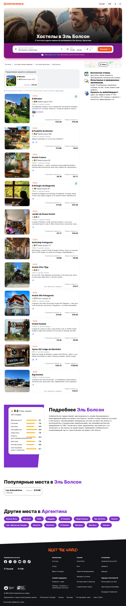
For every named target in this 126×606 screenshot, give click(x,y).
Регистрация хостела (109, 581)
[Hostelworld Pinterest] (24, 561)
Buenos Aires (11, 519)
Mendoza (27, 519)
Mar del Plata (99, 519)
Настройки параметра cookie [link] (14, 602)
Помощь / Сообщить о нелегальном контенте (60, 587)
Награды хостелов (83, 576)
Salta (39, 519)
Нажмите (104, 566)
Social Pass (80, 561)
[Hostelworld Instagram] (15, 561)
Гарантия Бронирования (85, 571)
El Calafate (65, 519)
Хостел (35, 96)
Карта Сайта (98, 597)
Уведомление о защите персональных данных (20, 597)
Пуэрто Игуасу (82, 519)
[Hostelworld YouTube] (19, 561)
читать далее (59, 90)
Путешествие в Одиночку (86, 581)
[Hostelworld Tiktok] (29, 561)
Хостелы (55, 561)
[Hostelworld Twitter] (10, 561)
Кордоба (51, 519)
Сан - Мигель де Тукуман (16, 525)
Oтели (54, 566)
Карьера (104, 571)
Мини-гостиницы (58, 571)
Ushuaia (106, 525)
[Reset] (61, 49)
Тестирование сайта (83, 597)
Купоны (61, 597)
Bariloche (50, 525)
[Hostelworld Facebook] (5, 561)
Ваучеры (70, 597)
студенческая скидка (84, 587)
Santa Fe (36, 525)
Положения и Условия (47, 597)
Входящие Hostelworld (109, 592)
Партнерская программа (110, 587)
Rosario (114, 519)
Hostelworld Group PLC (109, 561)
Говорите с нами (58, 581)
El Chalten (65, 525)
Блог (78, 566)
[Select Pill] (115, 4)
